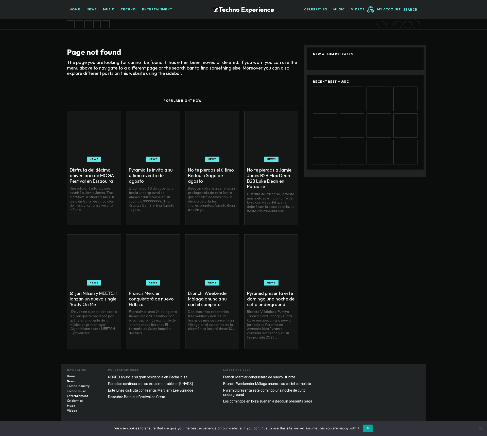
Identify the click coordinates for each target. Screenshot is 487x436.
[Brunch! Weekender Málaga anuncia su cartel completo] (390, 24)
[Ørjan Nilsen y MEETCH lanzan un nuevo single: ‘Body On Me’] (105, 24)
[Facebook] (396, 371)
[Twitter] (416, 371)
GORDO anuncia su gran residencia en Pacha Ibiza (147, 377)
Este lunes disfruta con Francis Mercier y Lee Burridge (150, 390)
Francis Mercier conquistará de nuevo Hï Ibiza (151, 298)
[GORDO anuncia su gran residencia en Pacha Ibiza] (416, 24)
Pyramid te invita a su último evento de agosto (151, 175)
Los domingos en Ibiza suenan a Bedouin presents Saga (267, 401)
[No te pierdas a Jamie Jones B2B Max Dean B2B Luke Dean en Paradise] (97, 24)
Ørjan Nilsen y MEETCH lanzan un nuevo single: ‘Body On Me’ (93, 298)
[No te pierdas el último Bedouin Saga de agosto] (88, 24)
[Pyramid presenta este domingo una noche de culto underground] (398, 24)
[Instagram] (406, 371)
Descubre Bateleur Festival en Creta (136, 397)
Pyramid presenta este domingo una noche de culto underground (270, 298)
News (94, 159)
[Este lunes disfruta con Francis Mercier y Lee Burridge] (406, 152)
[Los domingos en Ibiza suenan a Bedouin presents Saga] (407, 24)
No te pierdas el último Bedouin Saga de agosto (211, 175)
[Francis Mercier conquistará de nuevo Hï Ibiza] (381, 24)
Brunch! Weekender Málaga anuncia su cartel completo (208, 298)
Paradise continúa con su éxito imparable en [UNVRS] (150, 384)
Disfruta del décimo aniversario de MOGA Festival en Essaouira (92, 175)
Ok (368, 428)
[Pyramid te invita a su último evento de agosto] (79, 24)
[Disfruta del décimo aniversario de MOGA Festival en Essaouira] (70, 24)
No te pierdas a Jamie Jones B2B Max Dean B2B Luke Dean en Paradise (269, 178)
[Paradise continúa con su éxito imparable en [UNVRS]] (379, 152)
